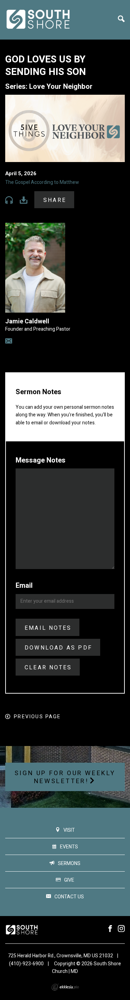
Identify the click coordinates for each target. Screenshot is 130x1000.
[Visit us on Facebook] (110, 929)
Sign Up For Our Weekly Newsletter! (65, 777)
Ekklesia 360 (65, 987)
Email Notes (48, 628)
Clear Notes (48, 667)
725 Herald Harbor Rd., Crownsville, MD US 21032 (60, 955)
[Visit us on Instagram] (121, 929)
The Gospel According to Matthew (42, 182)
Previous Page (37, 716)
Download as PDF (58, 648)
